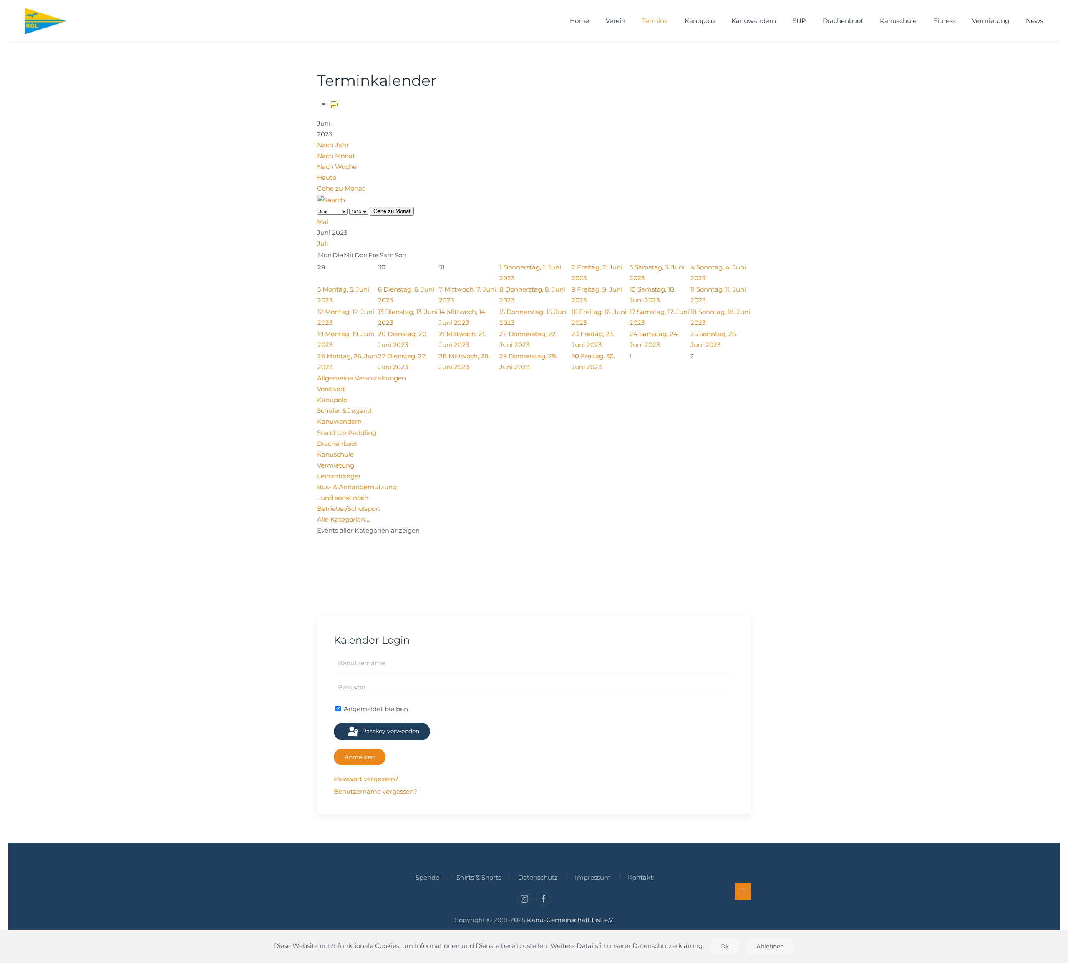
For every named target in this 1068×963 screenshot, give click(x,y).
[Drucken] (334, 104)
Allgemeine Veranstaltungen (361, 378)
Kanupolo (332, 400)
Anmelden (360, 757)
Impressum (593, 877)
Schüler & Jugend (344, 411)
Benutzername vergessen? (375, 791)
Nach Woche (337, 167)
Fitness (944, 21)
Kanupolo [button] (700, 21)
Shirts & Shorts (478, 877)
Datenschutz (538, 877)
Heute (326, 177)
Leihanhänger (339, 476)
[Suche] (331, 200)
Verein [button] (615, 21)
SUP (799, 21)
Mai (322, 222)
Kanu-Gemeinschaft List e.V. (570, 920)
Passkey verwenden (389, 731)
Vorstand (331, 389)
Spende (427, 877)
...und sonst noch (342, 498)
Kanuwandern (339, 421)
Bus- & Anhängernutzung (357, 487)
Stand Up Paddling (346, 433)
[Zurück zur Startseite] (46, 21)
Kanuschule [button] (898, 21)
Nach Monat (336, 156)
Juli (322, 243)
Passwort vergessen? (366, 779)
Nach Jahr (333, 145)
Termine (655, 21)
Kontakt (640, 877)
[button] (743, 891)
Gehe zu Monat (341, 188)
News (1034, 21)
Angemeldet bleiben (375, 709)
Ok (724, 946)
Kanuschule (335, 454)
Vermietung (990, 21)
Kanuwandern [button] (753, 21)
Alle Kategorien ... (343, 519)
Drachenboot (843, 21)
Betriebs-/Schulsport (348, 509)
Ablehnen (770, 946)
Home (579, 21)
